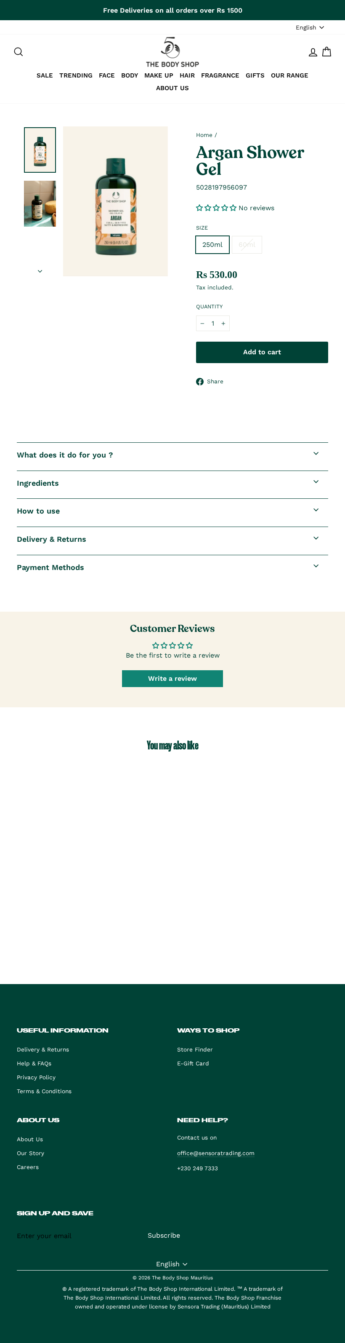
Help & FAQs (34, 1063)
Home (204, 134)
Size (202, 228)
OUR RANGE (289, 75)
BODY (129, 75)
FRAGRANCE (220, 75)
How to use (38, 510)
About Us (30, 1139)
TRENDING (76, 75)
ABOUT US (172, 88)
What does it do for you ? (65, 454)
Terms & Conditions (44, 1091)
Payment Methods (50, 567)
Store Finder (195, 1049)
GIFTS (255, 75)
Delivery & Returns (51, 539)
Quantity (209, 306)
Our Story (30, 1153)
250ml (212, 245)
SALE (45, 75)
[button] (217, 208)
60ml (247, 245)
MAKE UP (158, 75)
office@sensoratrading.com (216, 1153)
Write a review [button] (172, 678)
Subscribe (164, 1235)
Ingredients (38, 483)
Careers (28, 1167)
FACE (107, 75)
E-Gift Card (193, 1063)
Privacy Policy (36, 1077)
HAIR (187, 75)
